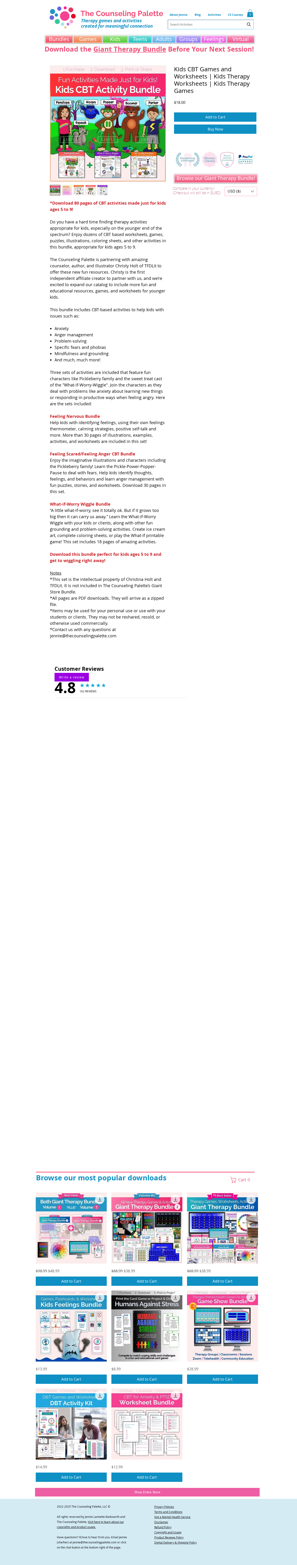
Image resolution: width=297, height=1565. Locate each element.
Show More (120, 949)
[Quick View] (71, 1228)
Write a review (74, 680)
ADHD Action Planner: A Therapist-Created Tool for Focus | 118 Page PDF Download (149, 759)
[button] (214, 15)
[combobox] (211, 24)
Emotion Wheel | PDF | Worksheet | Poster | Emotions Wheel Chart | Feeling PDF (146, 831)
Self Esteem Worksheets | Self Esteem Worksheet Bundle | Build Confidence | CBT (147, 801)
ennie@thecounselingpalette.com (94, 1542)
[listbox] (241, 191)
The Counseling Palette (122, 13)
